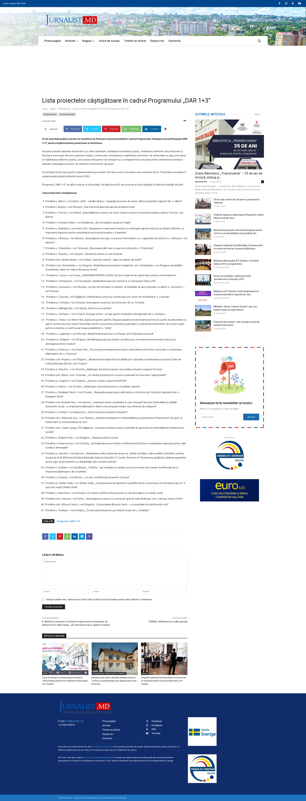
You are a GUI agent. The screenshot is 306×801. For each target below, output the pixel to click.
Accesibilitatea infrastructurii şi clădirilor (109, 673)
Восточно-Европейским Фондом (98, 757)
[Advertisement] (153, 69)
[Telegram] (82, 536)
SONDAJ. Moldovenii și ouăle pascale (168, 621)
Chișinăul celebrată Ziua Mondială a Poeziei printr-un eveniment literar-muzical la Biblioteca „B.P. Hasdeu (164, 680)
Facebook (157, 721)
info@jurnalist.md (75, 721)
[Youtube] (299, 3)
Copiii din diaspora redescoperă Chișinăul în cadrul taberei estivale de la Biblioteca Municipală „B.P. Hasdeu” (64, 680)
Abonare (251, 417)
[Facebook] (279, 3)
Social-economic (67, 114)
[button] (259, 41)
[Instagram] (286, 3)
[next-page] (202, 337)
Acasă (44, 108)
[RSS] (293, 3)
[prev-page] (197, 337)
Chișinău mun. (64, 108)
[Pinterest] (60, 536)
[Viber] (89, 536)
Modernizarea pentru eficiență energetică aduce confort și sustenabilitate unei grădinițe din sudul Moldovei (114, 680)
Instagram (157, 725)
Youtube (156, 733)
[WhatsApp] (67, 536)
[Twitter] (52, 536)
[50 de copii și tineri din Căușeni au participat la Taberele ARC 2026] (203, 203)
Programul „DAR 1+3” (68, 521)
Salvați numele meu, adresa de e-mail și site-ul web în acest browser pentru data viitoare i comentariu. (99, 599)
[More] (165, 129)
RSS (154, 729)
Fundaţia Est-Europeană (102, 746)
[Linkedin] (74, 536)
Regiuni (53, 108)
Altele (45, 673)
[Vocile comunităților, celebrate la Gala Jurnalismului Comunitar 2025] (203, 280)
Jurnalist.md (201, 181)
